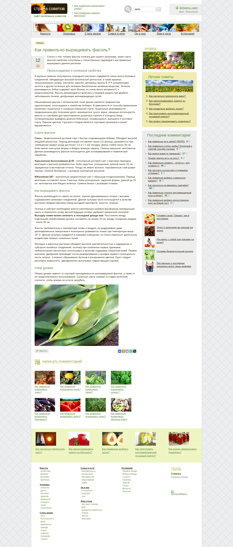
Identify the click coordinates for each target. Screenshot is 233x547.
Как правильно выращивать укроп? (95, 415)
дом (83, 507)
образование (88, 480)
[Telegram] (127, 351)
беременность (89, 471)
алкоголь (45, 487)
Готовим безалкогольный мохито (175, 251)
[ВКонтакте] (119, 351)
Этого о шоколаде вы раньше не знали (175, 229)
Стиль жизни (93, 33)
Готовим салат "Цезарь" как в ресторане (173, 217)
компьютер (46, 524)
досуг (43, 521)
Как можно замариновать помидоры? (170, 121)
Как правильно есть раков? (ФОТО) (166, 141)
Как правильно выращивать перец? (93, 389)
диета (43, 490)
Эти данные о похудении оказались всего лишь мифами (174, 265)
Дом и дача (164, 33)
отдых (44, 530)
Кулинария (187, 33)
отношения (87, 490)
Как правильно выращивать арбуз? (70, 415)
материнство (88, 477)
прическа (45, 480)
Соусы (125, 485)
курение (44, 496)
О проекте (176, 473)
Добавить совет (188, 7)
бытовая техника (90, 504)
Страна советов (49, 8)
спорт (43, 505)
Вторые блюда (129, 474)
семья (84, 483)
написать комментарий (62, 361)
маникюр (45, 477)
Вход (182, 11)
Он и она (140, 33)
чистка (85, 516)
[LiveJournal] (134, 351)
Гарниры (126, 480)
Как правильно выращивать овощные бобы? (119, 416)
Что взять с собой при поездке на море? (175, 241)
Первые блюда (129, 471)
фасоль (43, 350)
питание (45, 493)
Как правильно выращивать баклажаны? (42, 416)
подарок (45, 533)
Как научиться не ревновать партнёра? (168, 185)
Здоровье (69, 33)
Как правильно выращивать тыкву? (42, 389)
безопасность (47, 518)
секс (84, 496)
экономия (86, 518)
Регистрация (192, 11)
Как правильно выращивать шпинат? (118, 389)
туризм (44, 539)
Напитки (126, 491)
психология (46, 508)
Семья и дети (116, 33)
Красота (45, 33)
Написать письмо (179, 477)
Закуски (126, 483)
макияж (44, 474)
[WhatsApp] (130, 351)
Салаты (126, 477)
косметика (45, 471)
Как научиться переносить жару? (167, 96)
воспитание (87, 474)
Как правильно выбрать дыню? (166, 108)
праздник (45, 536)
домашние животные (92, 510)
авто (43, 516)
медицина (45, 499)
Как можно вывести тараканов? (164, 153)
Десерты (126, 488)
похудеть (45, 502)
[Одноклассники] (123, 351)
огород (39, 43)
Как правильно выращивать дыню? (70, 388)
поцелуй (86, 493)
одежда (44, 527)
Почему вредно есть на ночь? (164, 158)
